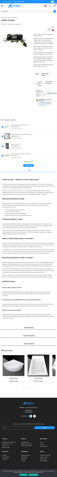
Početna (3, 17)
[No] (54, 473)
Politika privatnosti (33, 474)
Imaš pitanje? (18, 24)
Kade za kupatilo (8, 17)
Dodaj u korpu (28, 165)
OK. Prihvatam (23, 474)
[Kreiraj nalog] (50, 6)
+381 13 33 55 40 (42, 103)
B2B (52, 1)
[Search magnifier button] (54, 11)
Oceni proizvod (11, 24)
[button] (44, 94)
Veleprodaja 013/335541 (26, 445)
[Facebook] (30, 416)
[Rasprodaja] (45, 6)
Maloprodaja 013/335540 (26, 444)
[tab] (28, 170)
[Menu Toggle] (2, 6)
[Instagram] (34, 416)
